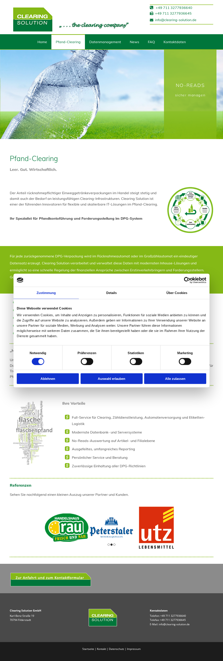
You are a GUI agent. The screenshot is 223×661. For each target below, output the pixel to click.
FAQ (151, 42)
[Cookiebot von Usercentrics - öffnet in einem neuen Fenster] (187, 280)
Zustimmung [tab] (46, 292)
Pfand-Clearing (68, 42)
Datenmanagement (105, 42)
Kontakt (101, 649)
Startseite (88, 649)
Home (42, 42)
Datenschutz (116, 649)
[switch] (87, 361)
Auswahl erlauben (111, 379)
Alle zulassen (175, 379)
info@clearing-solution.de (173, 20)
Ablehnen (48, 379)
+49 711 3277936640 (173, 616)
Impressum (134, 649)
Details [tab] (111, 292)
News (134, 42)
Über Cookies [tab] (176, 292)
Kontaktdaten (175, 42)
